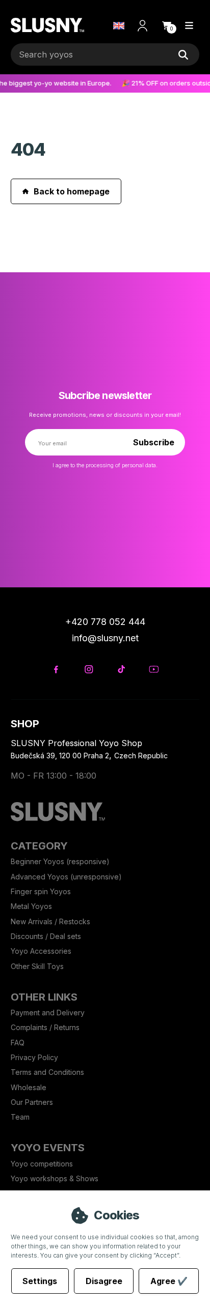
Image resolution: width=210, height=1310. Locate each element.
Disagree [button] (104, 1281)
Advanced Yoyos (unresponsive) (66, 876)
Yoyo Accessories (41, 951)
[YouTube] (153, 669)
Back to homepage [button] (72, 191)
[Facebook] (55, 669)
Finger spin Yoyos (41, 891)
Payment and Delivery (48, 1012)
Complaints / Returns (45, 1027)
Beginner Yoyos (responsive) (60, 861)
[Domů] (47, 26)
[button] (166, 25)
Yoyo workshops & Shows (54, 1178)
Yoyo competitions (42, 1163)
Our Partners (32, 1102)
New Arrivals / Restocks (50, 921)
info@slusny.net (105, 638)
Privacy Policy (34, 1057)
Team (20, 1117)
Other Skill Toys (37, 966)
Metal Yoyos (31, 906)
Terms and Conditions (47, 1072)
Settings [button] (39, 1281)
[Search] (183, 54)
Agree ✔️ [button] (169, 1281)
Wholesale (28, 1087)
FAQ (17, 1042)
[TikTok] (121, 669)
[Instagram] (88, 669)
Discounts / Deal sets (46, 936)
